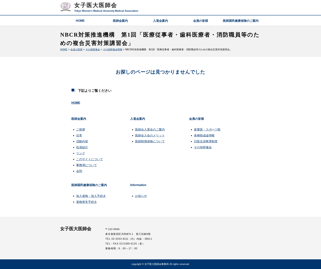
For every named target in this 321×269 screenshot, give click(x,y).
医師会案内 (120, 20)
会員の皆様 (200, 20)
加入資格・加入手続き (91, 196)
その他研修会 (203, 147)
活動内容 (82, 141)
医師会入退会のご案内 (150, 129)
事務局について (86, 165)
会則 (79, 171)
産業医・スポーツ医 (207, 129)
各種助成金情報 (204, 135)
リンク (80, 153)
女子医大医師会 (95, 5)
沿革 (79, 135)
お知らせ (141, 196)
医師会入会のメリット (150, 135)
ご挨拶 (80, 129)
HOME (80, 20)
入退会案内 (160, 20)
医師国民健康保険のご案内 (241, 20)
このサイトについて (89, 159)
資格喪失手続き (86, 201)
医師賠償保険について (150, 141)
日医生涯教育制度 (206, 141)
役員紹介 (82, 147)
